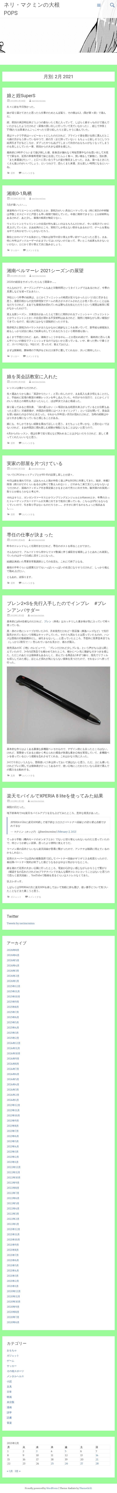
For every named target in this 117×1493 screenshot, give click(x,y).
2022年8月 (13, 1187)
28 (97, 1463)
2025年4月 (13, 1027)
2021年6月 (13, 1260)
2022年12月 (14, 1167)
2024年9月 (13, 1058)
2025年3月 (13, 1032)
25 (52, 1463)
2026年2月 (13, 975)
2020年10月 (13, 1301)
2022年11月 (13, 1172)
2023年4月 (13, 1146)
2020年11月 (13, 1296)
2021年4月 (13, 1270)
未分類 (10, 1402)
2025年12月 (13, 986)
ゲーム (10, 1360)
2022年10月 (13, 1177)
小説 (9, 1381)
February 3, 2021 (66, 831)
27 (81, 1463)
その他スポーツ (15, 1371)
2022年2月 (13, 1218)
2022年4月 (13, 1208)
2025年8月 (13, 1006)
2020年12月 (14, 1291)
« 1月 (10, 1471)
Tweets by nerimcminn (21, 923)
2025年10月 (13, 996)
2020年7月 (13, 1317)
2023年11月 (13, 1110)
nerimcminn (38, 101)
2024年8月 (13, 1063)
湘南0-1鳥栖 (19, 193)
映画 (9, 1396)
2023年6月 (13, 1136)
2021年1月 (13, 1286)
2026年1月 (13, 981)
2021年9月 (13, 1244)
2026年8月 (13, 949)
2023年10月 (13, 1115)
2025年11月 (13, 991)
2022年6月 (13, 1198)
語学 (9, 1412)
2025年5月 (13, 1022)
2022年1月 (13, 1224)
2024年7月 (13, 1068)
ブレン (47, 621)
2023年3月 (13, 1151)
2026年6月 (13, 955)
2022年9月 (13, 1182)
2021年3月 (13, 1275)
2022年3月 (13, 1213)
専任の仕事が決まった (30, 534)
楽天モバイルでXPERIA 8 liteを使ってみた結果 (55, 796)
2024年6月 (13, 1074)
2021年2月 (13, 1280)
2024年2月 (13, 1094)
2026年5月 (13, 960)
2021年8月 (13, 1249)
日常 (13, 173)
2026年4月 (13, 965)
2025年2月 (13, 1037)
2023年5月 (13, 1141)
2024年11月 (13, 1048)
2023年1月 (13, 1161)
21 (97, 1459)
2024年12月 (13, 1043)
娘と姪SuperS (21, 95)
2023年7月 (13, 1130)
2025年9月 (13, 1001)
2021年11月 (13, 1234)
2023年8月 (13, 1125)
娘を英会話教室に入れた (32, 376)
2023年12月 (13, 1105)
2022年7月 (13, 1192)
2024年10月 (13, 1053)
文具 (13, 775)
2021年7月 (13, 1255)
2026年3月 (13, 970)
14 (97, 1455)
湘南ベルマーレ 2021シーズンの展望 (45, 270)
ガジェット (16, 897)
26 (66, 1463)
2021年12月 (13, 1229)
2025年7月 (13, 1012)
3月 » (18, 1471)
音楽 (9, 1422)
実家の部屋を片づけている (35, 463)
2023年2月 (13, 1156)
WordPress (52, 1488)
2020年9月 (13, 1306)
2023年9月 (13, 1120)
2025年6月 (13, 1017)
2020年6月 (13, 1322)
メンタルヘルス (15, 1376)
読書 (9, 1417)
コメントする (28, 173)
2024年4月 (13, 1084)
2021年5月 (13, 1265)
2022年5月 (13, 1203)
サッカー (15, 250)
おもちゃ (12, 1350)
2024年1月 (13, 1099)
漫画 (9, 1407)
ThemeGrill (85, 1488)
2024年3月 (13, 1089)
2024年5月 (13, 1079)
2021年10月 (13, 1239)
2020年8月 (13, 1311)
